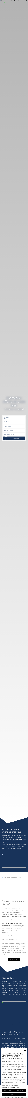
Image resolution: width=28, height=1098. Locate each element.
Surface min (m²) (9, 434)
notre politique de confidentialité (10, 1087)
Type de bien (6, 421)
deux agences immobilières (11, 946)
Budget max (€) (8, 430)
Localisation (8, 426)
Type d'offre (6, 417)
